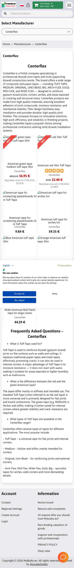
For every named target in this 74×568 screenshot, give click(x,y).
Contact (6, 502)
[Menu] (69, 5)
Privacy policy (64, 265)
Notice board (45, 502)
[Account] (28, 5)
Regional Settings (11, 508)
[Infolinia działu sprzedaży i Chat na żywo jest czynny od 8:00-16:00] (63, 557)
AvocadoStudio (39, 564)
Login (4, 521)
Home (6, 44)
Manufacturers (22, 44)
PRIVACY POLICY (47, 544)
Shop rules (44, 550)
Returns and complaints (51, 508)
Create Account (10, 515)
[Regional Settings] (22, 5)
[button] (8, 266)
